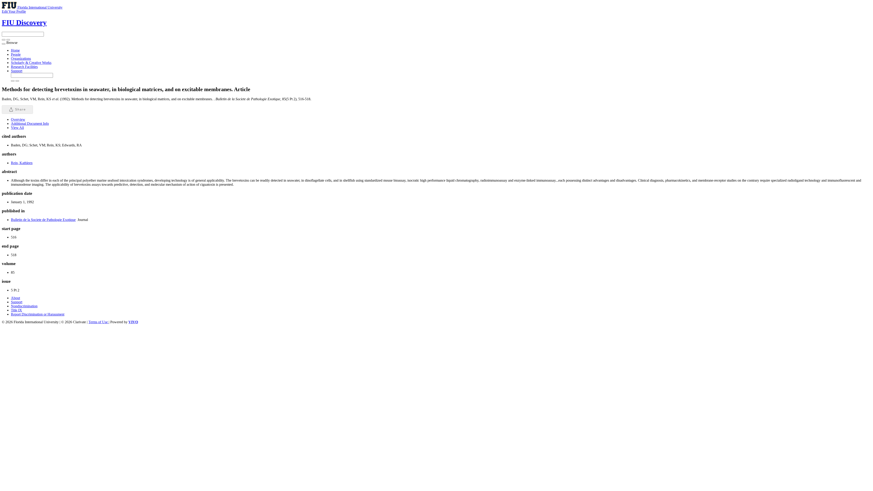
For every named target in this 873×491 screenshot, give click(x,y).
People (16, 54)
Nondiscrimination (24, 306)
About (15, 298)
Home (15, 50)
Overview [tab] (18, 119)
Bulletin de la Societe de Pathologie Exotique (43, 220)
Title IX (16, 310)
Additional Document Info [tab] (30, 123)
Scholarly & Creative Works (31, 63)
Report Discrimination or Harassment (37, 314)
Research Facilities (24, 67)
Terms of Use (98, 322)
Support (16, 71)
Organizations (21, 58)
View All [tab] (17, 128)
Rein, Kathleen (22, 163)
